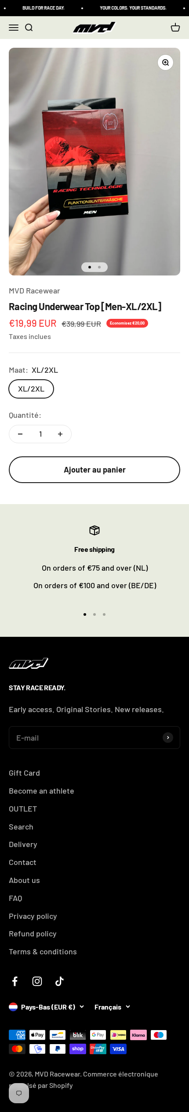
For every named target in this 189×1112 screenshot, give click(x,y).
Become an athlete (41, 790)
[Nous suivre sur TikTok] (59, 981)
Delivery (23, 844)
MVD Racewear (34, 290)
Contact (22, 862)
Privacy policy (33, 916)
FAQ (15, 898)
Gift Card (24, 772)
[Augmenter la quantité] (60, 434)
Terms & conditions (43, 951)
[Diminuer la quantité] (20, 434)
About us (24, 880)
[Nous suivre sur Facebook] (15, 981)
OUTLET (23, 808)
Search (21, 826)
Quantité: (25, 415)
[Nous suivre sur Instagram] (37, 981)
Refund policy (33, 933)
